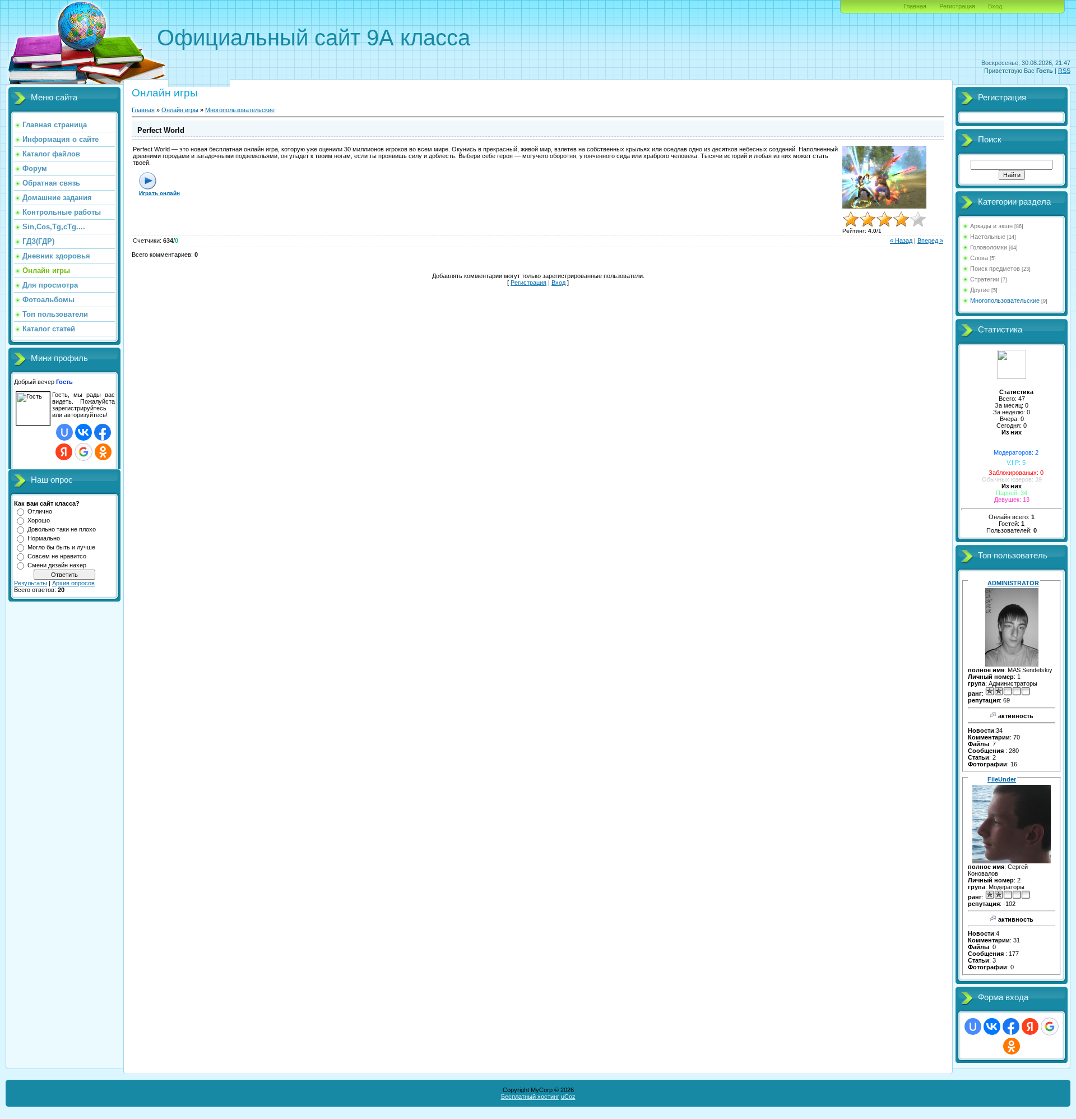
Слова (979, 258)
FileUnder (1001, 779)
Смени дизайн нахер (56, 565)
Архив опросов (73, 583)
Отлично (39, 511)
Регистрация (957, 6)
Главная (914, 6)
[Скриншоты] (884, 177)
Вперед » (930, 240)
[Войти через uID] (64, 432)
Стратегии (984, 279)
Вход (995, 6)
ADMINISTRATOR (1013, 583)
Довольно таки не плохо (61, 529)
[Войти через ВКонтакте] (83, 432)
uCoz (568, 1096)
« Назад (901, 240)
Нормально (43, 538)
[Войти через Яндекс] (63, 451)
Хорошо (38, 520)
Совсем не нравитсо (56, 556)
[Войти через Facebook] (102, 432)
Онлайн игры (179, 110)
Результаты (30, 583)
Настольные (987, 236)
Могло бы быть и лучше (61, 547)
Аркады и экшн (991, 226)
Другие (980, 289)
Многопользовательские (240, 110)
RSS (1064, 70)
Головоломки (988, 247)
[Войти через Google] (83, 452)
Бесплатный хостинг (530, 1096)
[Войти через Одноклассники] (103, 451)
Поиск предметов (995, 268)
